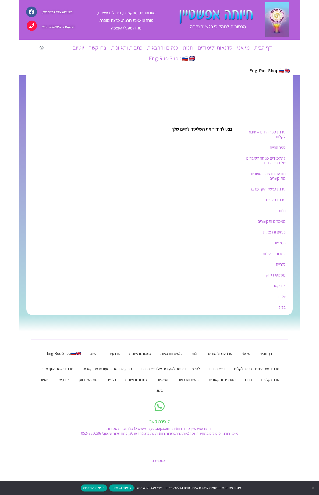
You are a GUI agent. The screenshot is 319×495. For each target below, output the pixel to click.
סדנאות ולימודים (215, 47)
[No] (313, 488)
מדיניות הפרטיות (94, 488)
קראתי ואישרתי (121, 488)
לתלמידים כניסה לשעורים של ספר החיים (266, 160)
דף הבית (263, 47)
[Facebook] (31, 12)
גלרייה (281, 264)
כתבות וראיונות (126, 47)
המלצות (279, 242)
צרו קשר (97, 47)
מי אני (243, 47)
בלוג (282, 307)
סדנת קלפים (276, 199)
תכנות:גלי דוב (159, 460)
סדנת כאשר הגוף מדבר (268, 189)
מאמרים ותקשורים (272, 221)
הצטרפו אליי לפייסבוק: (57, 12)
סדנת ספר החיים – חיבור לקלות (267, 134)
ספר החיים (278, 147)
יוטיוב (78, 47)
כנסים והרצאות (162, 47)
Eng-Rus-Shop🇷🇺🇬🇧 (172, 58)
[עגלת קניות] (42, 48)
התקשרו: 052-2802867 (58, 27)
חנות (188, 47)
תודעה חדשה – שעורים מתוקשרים (268, 176)
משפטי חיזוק (276, 275)
